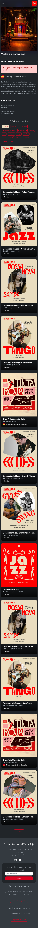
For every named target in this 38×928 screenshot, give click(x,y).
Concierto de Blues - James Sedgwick (19, 817)
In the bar (19, 138)
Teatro (32, 130)
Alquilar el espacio (19, 920)
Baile (4, 134)
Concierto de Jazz (11, 589)
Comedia (24, 126)
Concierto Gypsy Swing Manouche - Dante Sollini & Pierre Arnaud (19, 533)
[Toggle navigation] (3, 3)
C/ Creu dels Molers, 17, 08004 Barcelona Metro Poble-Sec (19, 852)
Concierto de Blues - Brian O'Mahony (19, 476)
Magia (19, 134)
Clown (4, 138)
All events (19, 831)
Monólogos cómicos (9, 130)
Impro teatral (22, 130)
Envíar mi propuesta (19, 901)
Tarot (11, 138)
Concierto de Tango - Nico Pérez (17, 362)
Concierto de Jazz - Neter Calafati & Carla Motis (19, 249)
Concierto (14, 126)
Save (19, 878)
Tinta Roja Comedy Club (14, 419)
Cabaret (11, 134)
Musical (26, 134)
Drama (5, 141)
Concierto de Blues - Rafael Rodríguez (19, 192)
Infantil (27, 138)
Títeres (12, 141)
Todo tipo (5, 126)
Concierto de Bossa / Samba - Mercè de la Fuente (19, 306)
